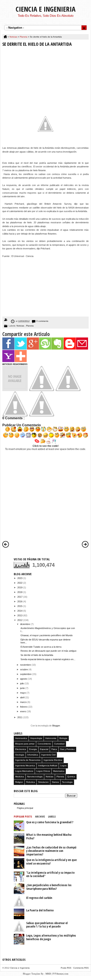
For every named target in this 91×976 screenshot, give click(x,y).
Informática (32, 755)
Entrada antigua (85, 544)
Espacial (44, 749)
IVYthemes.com (60, 973)
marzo (23, 702)
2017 (20, 597)
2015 (20, 606)
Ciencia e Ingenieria (46, 9)
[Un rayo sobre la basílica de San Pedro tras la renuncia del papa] (41, 415)
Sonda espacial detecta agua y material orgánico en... (48, 659)
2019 (20, 587)
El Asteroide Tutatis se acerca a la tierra (41, 647)
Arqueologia (36, 738)
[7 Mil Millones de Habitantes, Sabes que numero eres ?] (15, 415)
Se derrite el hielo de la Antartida (37, 655)
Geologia (19, 755)
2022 (20, 583)
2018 (20, 592)
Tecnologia (67, 782)
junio (22, 688)
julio (22, 683)
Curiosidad (59, 744)
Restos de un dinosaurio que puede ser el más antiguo (48, 651)
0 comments (42, 321)
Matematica (58, 771)
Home (5, 37)
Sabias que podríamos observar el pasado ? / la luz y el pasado (47, 925)
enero (23, 711)
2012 (20, 620)
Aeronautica (21, 738)
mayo (23, 692)
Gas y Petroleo (67, 749)
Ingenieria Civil (48, 755)
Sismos (55, 782)
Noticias (14, 37)
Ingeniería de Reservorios (27, 760)
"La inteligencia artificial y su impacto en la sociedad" (50, 874)
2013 (20, 615)
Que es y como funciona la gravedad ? (49, 822)
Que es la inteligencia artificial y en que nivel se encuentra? (51, 861)
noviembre (26, 665)
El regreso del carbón (39, 898)
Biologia (63, 738)
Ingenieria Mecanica (25, 765)
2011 (20, 717)
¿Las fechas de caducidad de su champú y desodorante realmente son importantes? (51, 850)
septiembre (26, 674)
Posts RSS (66, 968)
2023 (20, 578)
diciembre (25, 624)
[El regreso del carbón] (68, 390)
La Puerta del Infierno (40, 910)
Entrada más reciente (5, 544)
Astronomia (50, 738)
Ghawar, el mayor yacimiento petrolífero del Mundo (47, 635)
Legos (63, 765)
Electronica (20, 749)
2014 (20, 610)
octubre (24, 669)
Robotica (30, 782)
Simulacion (43, 782)
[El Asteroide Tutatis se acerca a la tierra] (41, 390)
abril (22, 697)
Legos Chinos (43, 771)
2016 (20, 601)
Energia (33, 749)
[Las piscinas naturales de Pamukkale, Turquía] (15, 390)
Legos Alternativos (24, 771)
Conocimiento (44, 744)
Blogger (56, 725)
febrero (24, 706)
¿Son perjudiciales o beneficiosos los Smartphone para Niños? (49, 887)
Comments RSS (81, 968)
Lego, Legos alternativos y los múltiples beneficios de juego (51, 937)
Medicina (19, 776)
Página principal (25, 808)
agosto (24, 679)
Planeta (24, 37)
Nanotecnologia (35, 776)
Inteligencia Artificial (47, 765)
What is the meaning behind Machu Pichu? (49, 836)
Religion (19, 782)
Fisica (54, 749)
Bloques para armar (24, 744)
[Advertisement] (45, 75)
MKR (48, 973)
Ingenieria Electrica (53, 760)
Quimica (71, 776)
